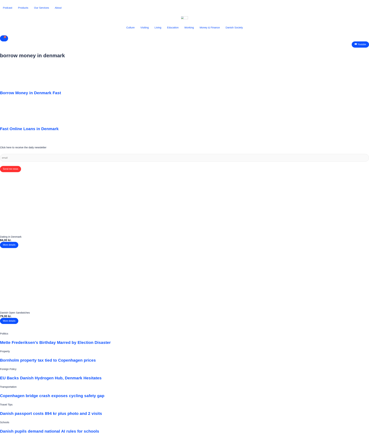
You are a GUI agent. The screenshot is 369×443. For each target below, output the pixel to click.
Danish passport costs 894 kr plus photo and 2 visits (51, 413)
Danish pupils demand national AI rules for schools (49, 431)
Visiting (144, 27)
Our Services (41, 7)
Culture (130, 27)
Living (158, 27)
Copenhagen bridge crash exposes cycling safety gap (52, 396)
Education (173, 27)
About (58, 7)
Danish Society (234, 27)
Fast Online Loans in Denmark (29, 129)
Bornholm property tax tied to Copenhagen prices (48, 360)
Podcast (7, 7)
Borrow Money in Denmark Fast (30, 93)
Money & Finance (210, 27)
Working (189, 27)
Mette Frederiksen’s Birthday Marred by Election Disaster (55, 342)
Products (23, 7)
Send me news (10, 169)
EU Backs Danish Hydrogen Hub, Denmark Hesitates (51, 378)
